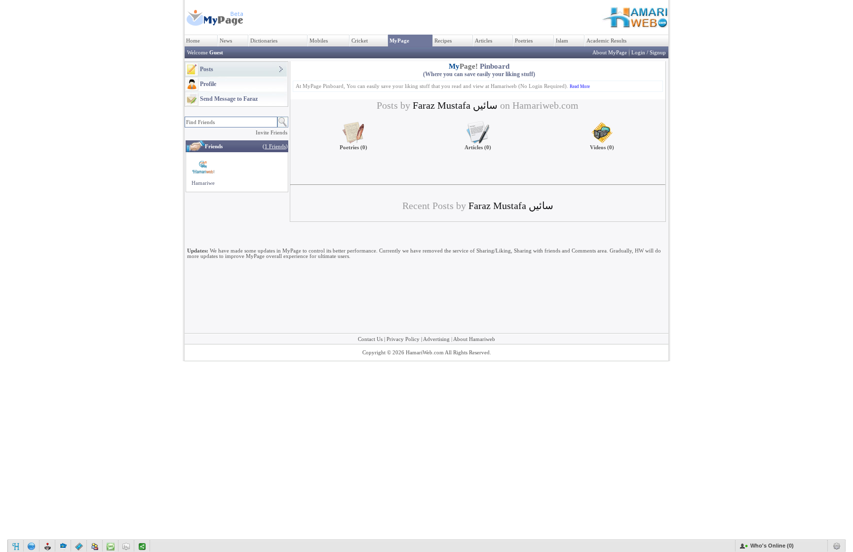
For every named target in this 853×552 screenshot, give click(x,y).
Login (638, 52)
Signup (658, 52)
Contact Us (370, 339)
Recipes (443, 40)
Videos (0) (602, 147)
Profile (208, 84)
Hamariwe (203, 183)
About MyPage (609, 52)
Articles (483, 40)
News (226, 40)
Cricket (359, 40)
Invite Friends (271, 132)
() (275, 146)
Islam (562, 40)
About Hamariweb (474, 339)
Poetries (524, 40)
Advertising (436, 339)
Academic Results (606, 40)
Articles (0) (478, 147)
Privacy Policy (403, 339)
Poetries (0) (353, 147)
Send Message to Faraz (229, 98)
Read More (580, 86)
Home (193, 40)
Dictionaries (263, 40)
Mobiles (319, 40)
